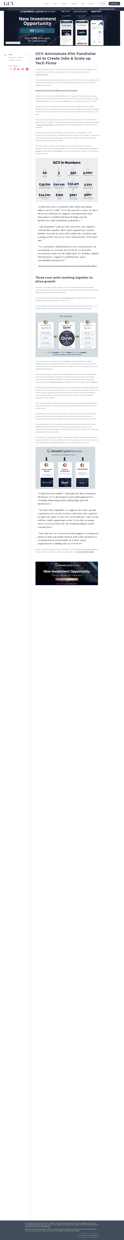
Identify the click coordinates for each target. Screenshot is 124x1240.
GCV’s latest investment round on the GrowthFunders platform (75, 266)
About (47, 3)
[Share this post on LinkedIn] (18, 69)
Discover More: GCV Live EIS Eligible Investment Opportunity (56, 90)
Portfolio (64, 3)
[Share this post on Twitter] (11, 69)
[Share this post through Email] (22, 69)
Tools (83, 3)
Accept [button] (83, 1235)
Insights (74, 3)
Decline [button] (93, 1235)
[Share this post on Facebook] (14, 69)
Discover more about (45, 266)
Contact (91, 3)
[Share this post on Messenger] (27, 69)
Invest (55, 3)
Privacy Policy (45, 1226)
